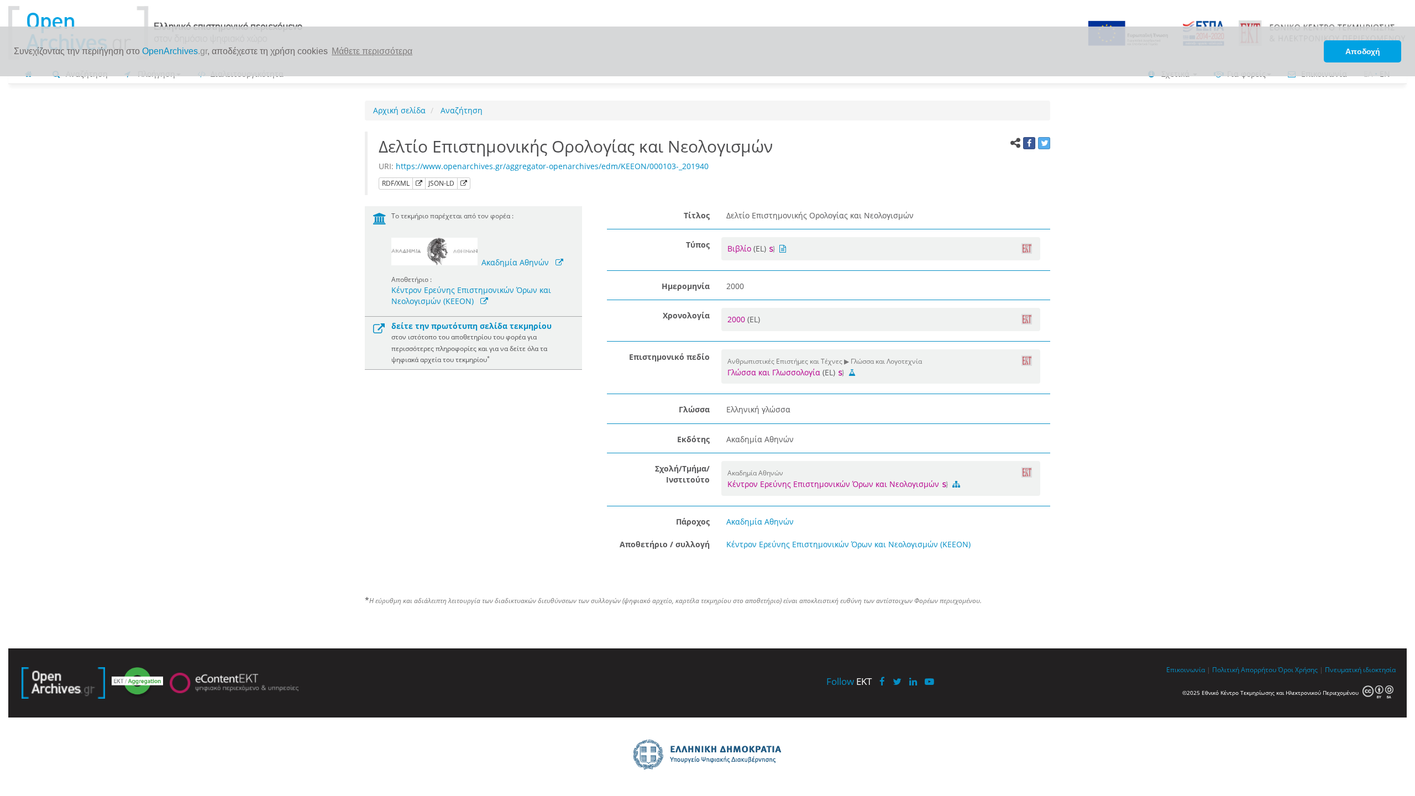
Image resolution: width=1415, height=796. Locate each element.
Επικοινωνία (1185, 669)
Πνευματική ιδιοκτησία (1360, 669)
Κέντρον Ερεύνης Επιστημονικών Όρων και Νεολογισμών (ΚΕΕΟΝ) (471, 295)
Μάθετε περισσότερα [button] (372, 51)
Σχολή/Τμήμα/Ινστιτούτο (682, 474)
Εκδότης (693, 439)
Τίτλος (697, 215)
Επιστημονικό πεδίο (669, 357)
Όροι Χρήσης (1298, 669)
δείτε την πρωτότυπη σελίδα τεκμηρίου (471, 326)
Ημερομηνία (686, 286)
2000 (737, 319)
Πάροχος (693, 521)
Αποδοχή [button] (1362, 51)
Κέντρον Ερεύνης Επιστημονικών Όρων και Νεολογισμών (834, 484)
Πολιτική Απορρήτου (1244, 669)
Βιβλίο (739, 248)
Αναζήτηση (460, 110)
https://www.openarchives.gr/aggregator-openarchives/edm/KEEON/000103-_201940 (552, 166)
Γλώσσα (694, 409)
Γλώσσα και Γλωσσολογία (773, 372)
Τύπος (698, 244)
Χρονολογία (686, 315)
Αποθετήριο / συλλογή (665, 544)
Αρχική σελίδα (399, 110)
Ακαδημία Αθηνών (515, 262)
